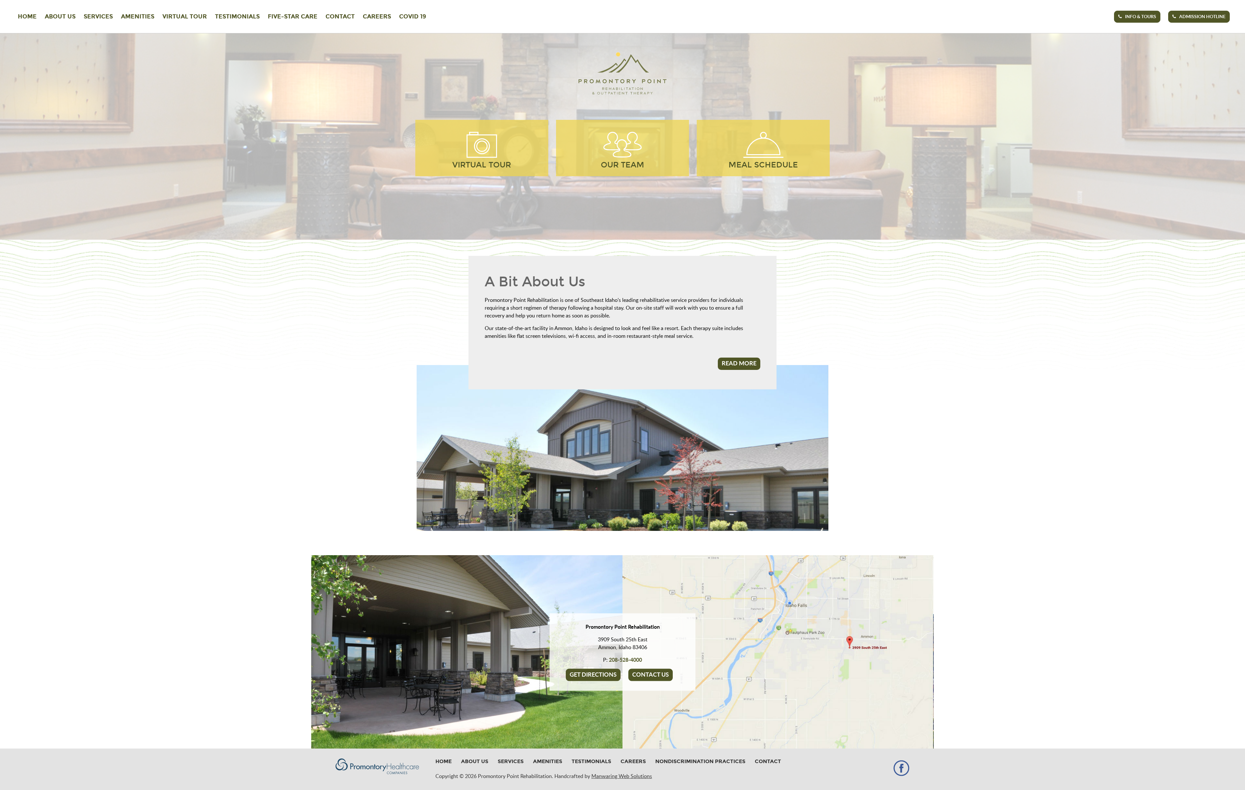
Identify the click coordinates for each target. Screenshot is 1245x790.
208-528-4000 (625, 659)
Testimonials (237, 16)
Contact (340, 16)
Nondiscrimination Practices (700, 761)
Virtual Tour (184, 16)
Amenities (137, 16)
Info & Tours (1140, 17)
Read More (739, 364)
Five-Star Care (292, 16)
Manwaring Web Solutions (621, 776)
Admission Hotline (1202, 17)
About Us (60, 16)
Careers (377, 16)
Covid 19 (412, 16)
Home (27, 16)
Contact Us (650, 675)
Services (98, 16)
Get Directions (593, 675)
